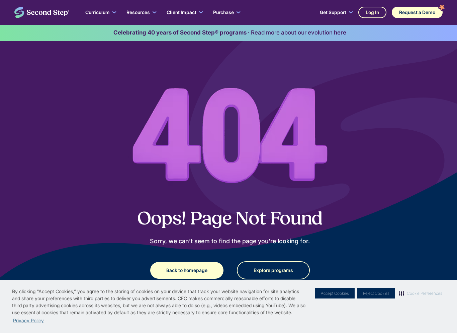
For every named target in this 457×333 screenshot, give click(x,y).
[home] (41, 12)
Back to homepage (186, 270)
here (340, 32)
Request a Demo (417, 12)
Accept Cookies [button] (335, 293)
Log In (372, 12)
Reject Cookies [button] (376, 293)
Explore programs (273, 270)
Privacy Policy (28, 320)
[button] (421, 293)
